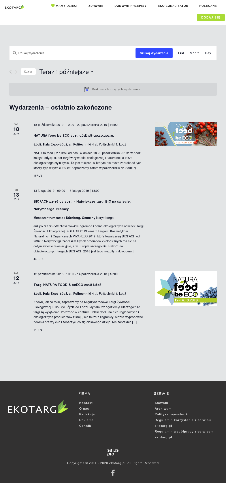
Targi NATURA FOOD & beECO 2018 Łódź (67, 285)
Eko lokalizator (173, 5)
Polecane (208, 5)
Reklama (86, 420)
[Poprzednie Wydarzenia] (10, 72)
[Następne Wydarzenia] (16, 72)
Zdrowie (96, 5)
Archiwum (163, 408)
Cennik (85, 425)
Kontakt (86, 403)
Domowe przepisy (131, 5)
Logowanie (180, 17)
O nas (84, 408)
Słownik (161, 403)
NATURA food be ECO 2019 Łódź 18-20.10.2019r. (74, 136)
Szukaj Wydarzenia (154, 53)
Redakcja (87, 414)
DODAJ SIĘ (211, 17)
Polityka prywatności (173, 414)
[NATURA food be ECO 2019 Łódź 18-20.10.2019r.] (186, 133)
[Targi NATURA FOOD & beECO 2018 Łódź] (186, 288)
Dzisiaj (28, 71)
